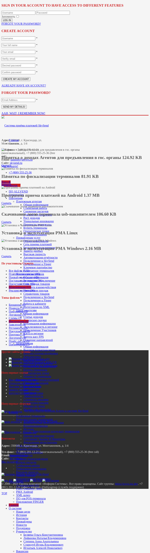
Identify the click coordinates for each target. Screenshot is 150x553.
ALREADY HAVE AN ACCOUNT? (23, 85)
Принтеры (29, 432)
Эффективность (33, 396)
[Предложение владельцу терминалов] (16, 432)
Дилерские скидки (35, 320)
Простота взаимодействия (39, 287)
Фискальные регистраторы (40, 442)
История (21, 515)
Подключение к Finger (37, 264)
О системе (15, 508)
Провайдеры (24, 521)
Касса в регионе (33, 333)
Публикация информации (39, 323)
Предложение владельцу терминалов (56, 431)
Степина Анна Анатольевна (41, 541)
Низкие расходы (26, 462)
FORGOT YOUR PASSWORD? (21, 23)
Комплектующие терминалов (34, 419)
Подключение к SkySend (38, 260)
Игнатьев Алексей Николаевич (42, 548)
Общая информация (35, 313)
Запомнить (8, 16)
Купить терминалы (35, 227)
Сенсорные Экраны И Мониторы (44, 439)
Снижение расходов (35, 211)
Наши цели (23, 511)
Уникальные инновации (38, 221)
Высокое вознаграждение (39, 349)
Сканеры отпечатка (28, 449)
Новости (21, 524)
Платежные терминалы (30, 416)
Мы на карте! (9, 461)
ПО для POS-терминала (31, 498)
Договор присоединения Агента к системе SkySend (56, 410)
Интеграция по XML (36, 307)
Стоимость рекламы (35, 399)
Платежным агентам (29, 201)
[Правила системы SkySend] (11, 421)
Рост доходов (31, 217)
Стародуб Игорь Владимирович (43, 544)
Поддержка (23, 528)
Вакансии (22, 551)
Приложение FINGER (30, 501)
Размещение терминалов (38, 270)
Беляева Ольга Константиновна (43, 534)
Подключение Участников (39, 330)
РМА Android (24, 491)
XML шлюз (23, 495)
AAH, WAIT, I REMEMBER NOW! (23, 113)
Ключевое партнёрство (37, 267)
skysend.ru (16, 162)
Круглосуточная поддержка (40, 353)
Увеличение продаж (35, 290)
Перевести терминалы (37, 376)
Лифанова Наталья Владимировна (44, 538)
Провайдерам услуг (28, 237)
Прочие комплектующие (38, 435)
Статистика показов (35, 402)
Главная (14, 140)
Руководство (24, 531)
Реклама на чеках (34, 406)
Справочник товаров (36, 293)
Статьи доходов (33, 316)
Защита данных (18, 389)
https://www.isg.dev (126, 483)
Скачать (14, 505)
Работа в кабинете (34, 303)
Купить (13, 412)
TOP (4, 493)
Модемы (28, 429)
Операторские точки (36, 373)
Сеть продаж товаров (36, 283)
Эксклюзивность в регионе (40, 326)
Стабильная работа (35, 208)
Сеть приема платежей (37, 244)
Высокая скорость (34, 254)
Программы (16, 482)
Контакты (22, 518)
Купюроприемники (35, 425)
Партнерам (15, 198)
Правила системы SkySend (40, 421)
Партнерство (31, 389)
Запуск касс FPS (33, 336)
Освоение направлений (38, 340)
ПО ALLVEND (18, 191)
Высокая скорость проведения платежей (34, 379)
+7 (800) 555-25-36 (20, 172)
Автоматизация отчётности (40, 257)
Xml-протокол (32, 356)
